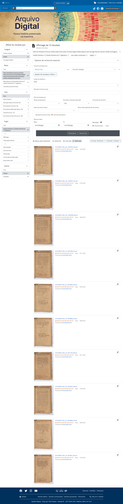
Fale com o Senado (115, 3)
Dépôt (35, 82)
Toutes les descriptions (59, 115)
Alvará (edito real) (16, 161)
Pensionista (81, 496)
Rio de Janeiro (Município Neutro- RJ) (16, 109)
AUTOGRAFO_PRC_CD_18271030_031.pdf (66, 251)
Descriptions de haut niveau (42, 115)
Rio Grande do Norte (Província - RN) (16, 116)
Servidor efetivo (42, 496)
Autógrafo (16, 177)
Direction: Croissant (113, 141)
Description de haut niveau (41, 89)
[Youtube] (35, 491)
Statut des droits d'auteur (41, 107)
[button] (95, 2)
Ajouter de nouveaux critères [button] (45, 74)
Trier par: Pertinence (97, 141)
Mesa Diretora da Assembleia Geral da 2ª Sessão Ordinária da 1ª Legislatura (16, 82)
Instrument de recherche (99, 100)
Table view (77, 141)
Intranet (23, 496)
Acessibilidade (102, 3)
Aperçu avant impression (42, 141)
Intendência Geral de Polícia (16, 87)
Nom (6, 65)
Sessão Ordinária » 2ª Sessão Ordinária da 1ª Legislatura (16, 129)
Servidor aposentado (70, 496)
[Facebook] (21, 491)
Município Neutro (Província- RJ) (16, 103)
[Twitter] (25, 491)
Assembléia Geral (67, 151)
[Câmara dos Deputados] (57, 491)
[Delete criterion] (119, 69)
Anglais (16, 57)
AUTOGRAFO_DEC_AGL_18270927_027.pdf (66, 181)
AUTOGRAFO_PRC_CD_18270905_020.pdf (66, 285)
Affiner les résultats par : (16, 45)
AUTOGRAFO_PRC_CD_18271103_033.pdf (66, 353)
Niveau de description (39, 100)
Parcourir (6, 8)
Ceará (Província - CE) (16, 113)
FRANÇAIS (100, 491)
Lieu (6, 92)
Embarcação (16, 154)
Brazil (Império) (16, 99)
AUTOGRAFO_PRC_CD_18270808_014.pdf (66, 420)
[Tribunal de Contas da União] (65, 491)
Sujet (6, 121)
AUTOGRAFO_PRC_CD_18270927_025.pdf (66, 455)
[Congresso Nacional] (61, 491)
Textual (16, 173)
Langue (7, 49)
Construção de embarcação (16, 157)
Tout (4, 69)
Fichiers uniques (16, 53)
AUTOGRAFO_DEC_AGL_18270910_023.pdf (66, 147)
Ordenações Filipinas (16, 141)
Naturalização (16, 147)
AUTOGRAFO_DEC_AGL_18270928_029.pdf (66, 215)
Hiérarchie (57, 141)
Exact (107, 126)
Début (35, 122)
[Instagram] (30, 491)
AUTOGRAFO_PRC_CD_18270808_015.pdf (66, 318)
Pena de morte (16, 151)
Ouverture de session (112, 8)
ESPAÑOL (93, 491)
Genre (6, 166)
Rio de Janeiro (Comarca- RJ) (16, 106)
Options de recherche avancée (47, 60)
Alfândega (16, 137)
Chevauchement (98, 126)
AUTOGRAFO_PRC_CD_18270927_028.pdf (66, 386)
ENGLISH (85, 491)
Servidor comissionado (56, 496)
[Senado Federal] (61, 3)
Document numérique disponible (72, 100)
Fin (64, 122)
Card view (68, 141)
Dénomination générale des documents (88, 107)
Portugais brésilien (16, 60)
